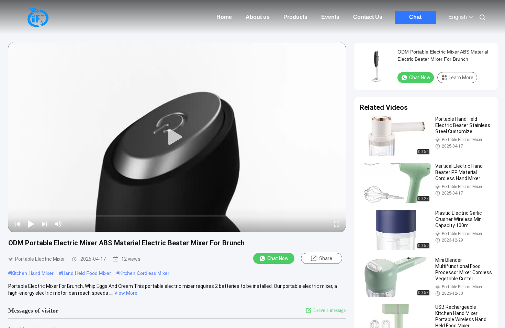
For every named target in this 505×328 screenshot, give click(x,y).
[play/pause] (31, 224)
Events (330, 17)
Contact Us (367, 17)
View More (125, 293)
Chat (415, 17)
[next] (45, 224)
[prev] (17, 224)
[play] (177, 137)
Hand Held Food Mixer (86, 273)
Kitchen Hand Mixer (32, 273)
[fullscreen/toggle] (337, 224)
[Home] (37, 17)
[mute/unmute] (58, 224)
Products (295, 17)
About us (258, 17)
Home (224, 17)
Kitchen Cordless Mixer (144, 273)
